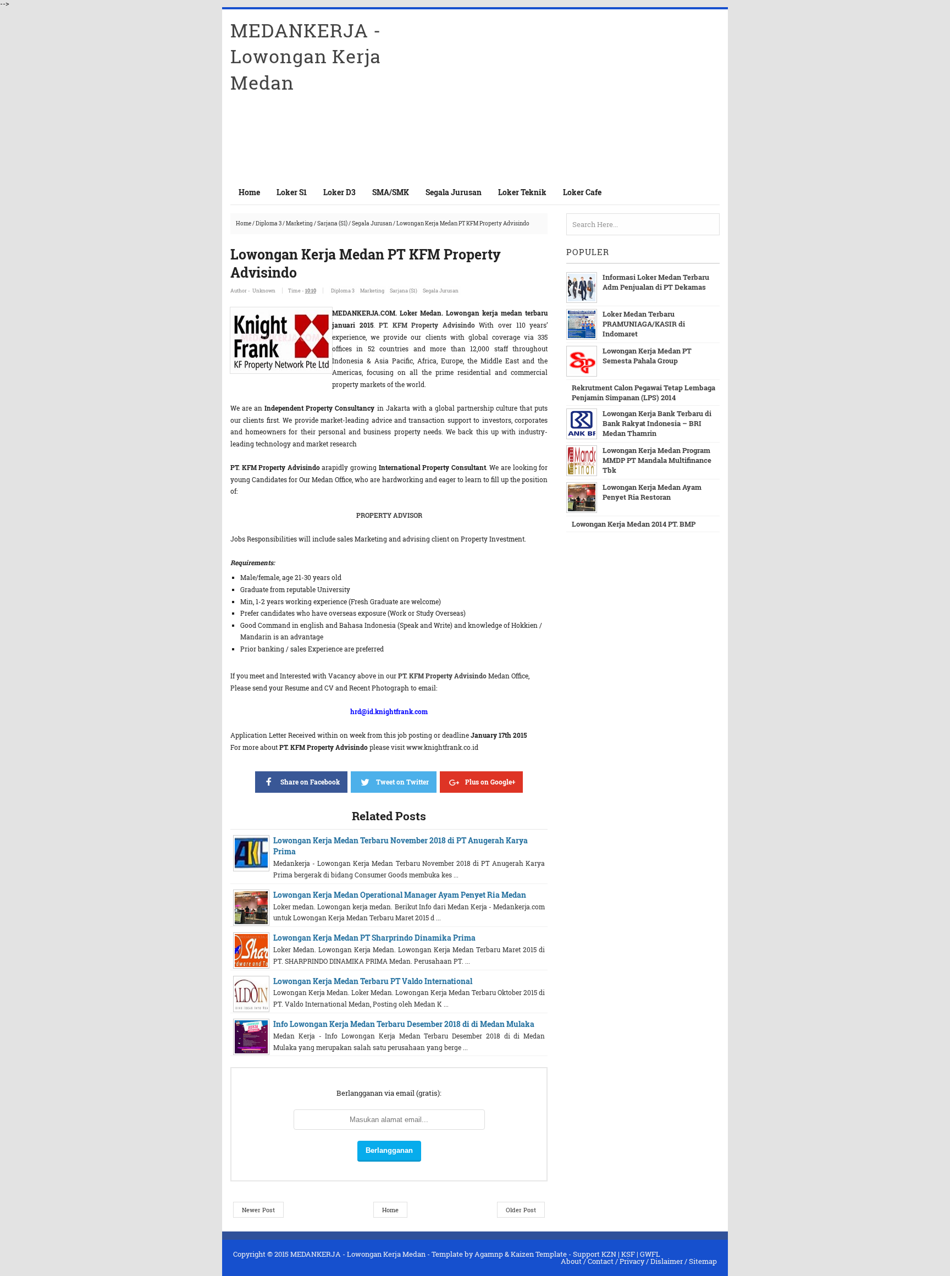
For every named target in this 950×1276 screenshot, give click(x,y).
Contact (601, 1261)
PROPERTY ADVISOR (389, 515)
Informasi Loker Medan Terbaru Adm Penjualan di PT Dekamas (656, 282)
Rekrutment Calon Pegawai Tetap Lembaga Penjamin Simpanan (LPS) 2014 (643, 392)
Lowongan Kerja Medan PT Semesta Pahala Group (647, 356)
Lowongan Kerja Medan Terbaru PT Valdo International (372, 981)
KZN (608, 1254)
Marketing (299, 223)
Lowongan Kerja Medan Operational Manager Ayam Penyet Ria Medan (399, 895)
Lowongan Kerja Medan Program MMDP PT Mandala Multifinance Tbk (657, 460)
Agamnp (488, 1254)
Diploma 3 (268, 223)
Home (249, 192)
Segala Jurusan (372, 223)
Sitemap (703, 1261)
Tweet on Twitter (402, 781)
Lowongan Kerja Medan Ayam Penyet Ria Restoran (652, 492)
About (571, 1261)
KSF (628, 1254)
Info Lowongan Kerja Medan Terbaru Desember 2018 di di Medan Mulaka (403, 1024)
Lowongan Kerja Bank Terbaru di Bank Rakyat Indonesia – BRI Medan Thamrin (657, 423)
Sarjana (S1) (332, 223)
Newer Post (258, 1210)
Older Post (521, 1210)
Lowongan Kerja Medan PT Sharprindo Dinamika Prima (374, 937)
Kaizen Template (539, 1254)
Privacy (632, 1261)
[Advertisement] (591, 95)
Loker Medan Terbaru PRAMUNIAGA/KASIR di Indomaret (644, 324)
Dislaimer (666, 1261)
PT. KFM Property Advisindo (429, 325)
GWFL (650, 1254)
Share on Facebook (310, 781)
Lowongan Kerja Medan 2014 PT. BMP (633, 524)
